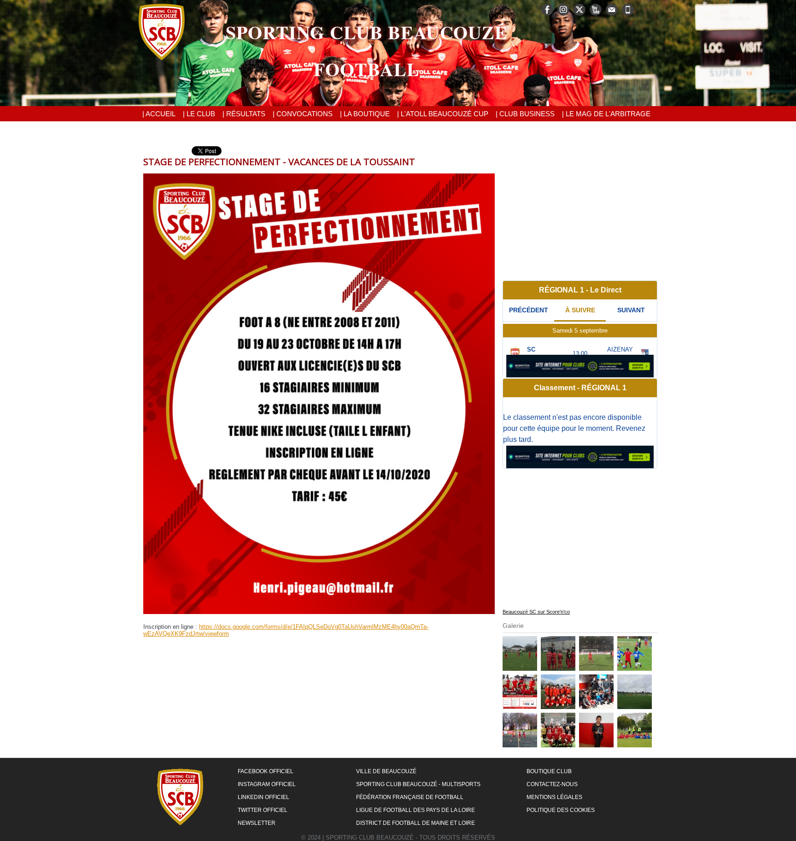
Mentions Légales (554, 797)
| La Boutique (365, 114)
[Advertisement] (580, 210)
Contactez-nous (552, 784)
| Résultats (243, 114)
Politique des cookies (561, 810)
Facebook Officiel (265, 771)
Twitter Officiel (262, 810)
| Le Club (199, 114)
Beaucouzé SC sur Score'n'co (536, 611)
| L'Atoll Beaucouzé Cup (442, 114)
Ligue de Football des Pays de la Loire (415, 810)
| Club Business (525, 114)
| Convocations (303, 114)
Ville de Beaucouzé (386, 771)
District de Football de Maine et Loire (415, 823)
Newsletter (256, 823)
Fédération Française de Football (409, 797)
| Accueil (159, 114)
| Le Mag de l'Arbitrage (606, 114)
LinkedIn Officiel (263, 797)
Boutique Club (549, 771)
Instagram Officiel (267, 784)
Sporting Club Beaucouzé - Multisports (418, 784)
